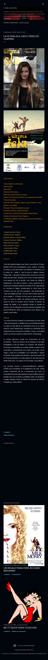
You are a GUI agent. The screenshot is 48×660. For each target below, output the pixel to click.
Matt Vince (30, 650)
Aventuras (11, 435)
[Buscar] (43, 3)
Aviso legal (24, 23)
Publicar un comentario (19, 631)
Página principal (11, 23)
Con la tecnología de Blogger (26, 645)
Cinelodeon (10, 8)
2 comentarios (16, 574)
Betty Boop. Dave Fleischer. (20, 627)
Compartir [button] (7, 432)
